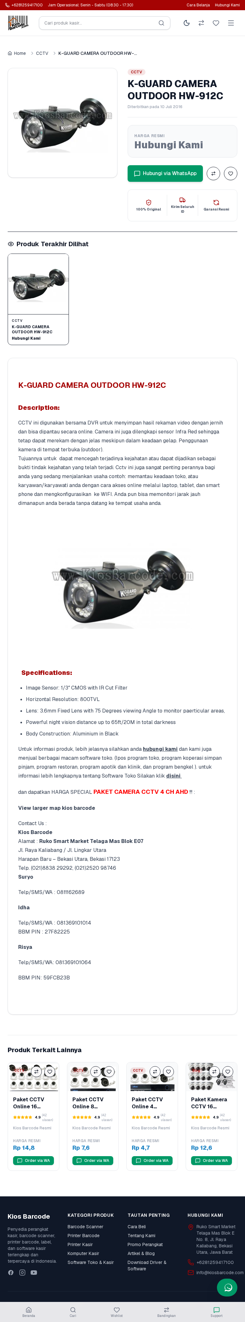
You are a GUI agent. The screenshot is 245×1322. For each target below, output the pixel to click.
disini (173, 775)
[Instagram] (22, 1272)
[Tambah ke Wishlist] (230, 173)
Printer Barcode (84, 1235)
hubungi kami (160, 749)
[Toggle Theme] (187, 23)
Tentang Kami (141, 1235)
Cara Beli (137, 1227)
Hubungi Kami (227, 5)
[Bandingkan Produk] (213, 173)
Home (20, 53)
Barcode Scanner (85, 1227)
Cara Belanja (198, 5)
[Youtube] (34, 1272)
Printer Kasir (80, 1244)
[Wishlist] (216, 23)
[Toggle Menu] (231, 23)
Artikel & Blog (141, 1253)
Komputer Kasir (83, 1253)
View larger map (39, 808)
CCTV (42, 53)
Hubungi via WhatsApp (170, 173)
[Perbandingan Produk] (201, 23)
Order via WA (37, 1160)
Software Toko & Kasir (91, 1262)
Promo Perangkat (145, 1244)
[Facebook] (11, 1272)
